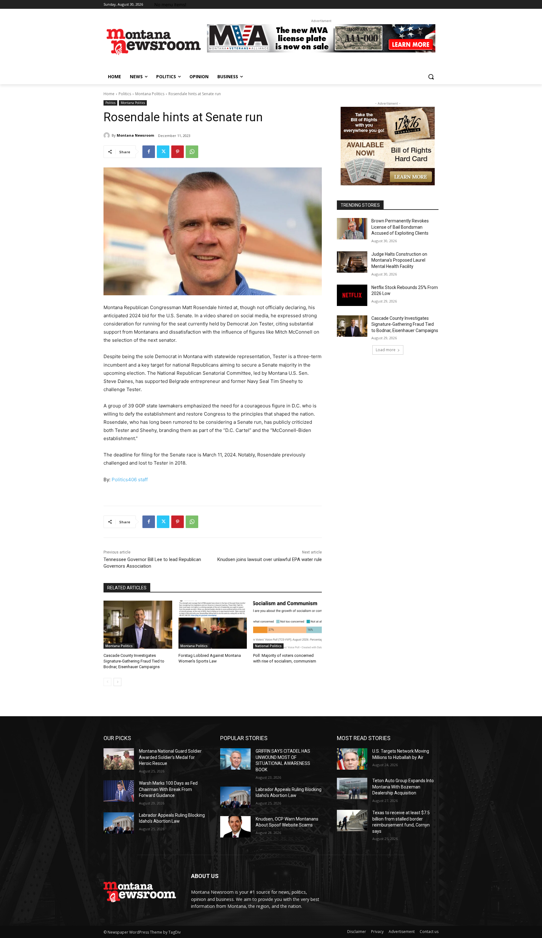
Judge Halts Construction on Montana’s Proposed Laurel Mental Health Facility (399, 260)
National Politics (268, 646)
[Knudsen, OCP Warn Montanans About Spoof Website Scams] (235, 826)
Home (109, 93)
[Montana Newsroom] (108, 135)
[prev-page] (107, 682)
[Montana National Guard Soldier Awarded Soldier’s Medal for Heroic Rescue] (119, 759)
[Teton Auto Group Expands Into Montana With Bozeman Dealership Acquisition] (352, 788)
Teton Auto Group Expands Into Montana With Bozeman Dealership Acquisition (403, 786)
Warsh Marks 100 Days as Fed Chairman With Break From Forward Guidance (168, 789)
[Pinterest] (177, 151)
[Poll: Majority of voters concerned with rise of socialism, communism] (287, 625)
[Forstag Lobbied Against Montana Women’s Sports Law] (212, 625)
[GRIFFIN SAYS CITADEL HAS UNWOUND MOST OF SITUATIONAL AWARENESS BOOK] (235, 759)
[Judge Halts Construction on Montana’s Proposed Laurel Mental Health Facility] (352, 262)
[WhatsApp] (192, 151)
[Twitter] (163, 151)
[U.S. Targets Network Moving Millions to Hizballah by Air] (352, 759)
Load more (386, 349)
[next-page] (117, 682)
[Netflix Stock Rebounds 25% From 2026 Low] (352, 295)
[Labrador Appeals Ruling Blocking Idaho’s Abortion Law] (119, 823)
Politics (125, 93)
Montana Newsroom (135, 135)
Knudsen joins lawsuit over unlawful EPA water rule (269, 559)
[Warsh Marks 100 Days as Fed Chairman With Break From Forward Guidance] (119, 791)
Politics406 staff (130, 480)
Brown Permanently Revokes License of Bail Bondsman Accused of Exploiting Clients (400, 227)
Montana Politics (149, 93)
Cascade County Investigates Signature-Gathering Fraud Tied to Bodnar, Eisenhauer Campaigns (134, 661)
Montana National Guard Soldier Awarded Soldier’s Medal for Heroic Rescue (170, 757)
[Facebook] (148, 151)
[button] (430, 76)
